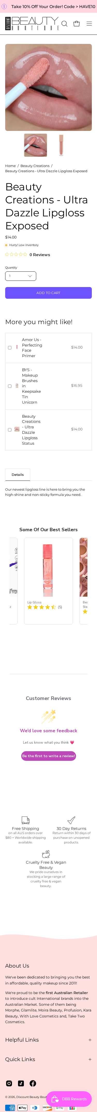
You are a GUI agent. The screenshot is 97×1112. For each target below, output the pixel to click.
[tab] (17, 474)
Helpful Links (22, 1040)
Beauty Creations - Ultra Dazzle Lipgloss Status (31, 430)
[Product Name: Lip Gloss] (48, 581)
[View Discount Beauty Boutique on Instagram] (9, 1083)
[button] (64, 23)
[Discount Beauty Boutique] (32, 24)
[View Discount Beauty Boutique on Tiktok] (21, 1083)
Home (10, 166)
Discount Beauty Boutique (34, 1097)
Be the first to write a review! (48, 756)
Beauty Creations (34, 166)
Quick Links (20, 1059)
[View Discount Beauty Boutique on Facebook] (33, 1083)
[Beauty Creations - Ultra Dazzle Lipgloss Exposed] (35, 145)
